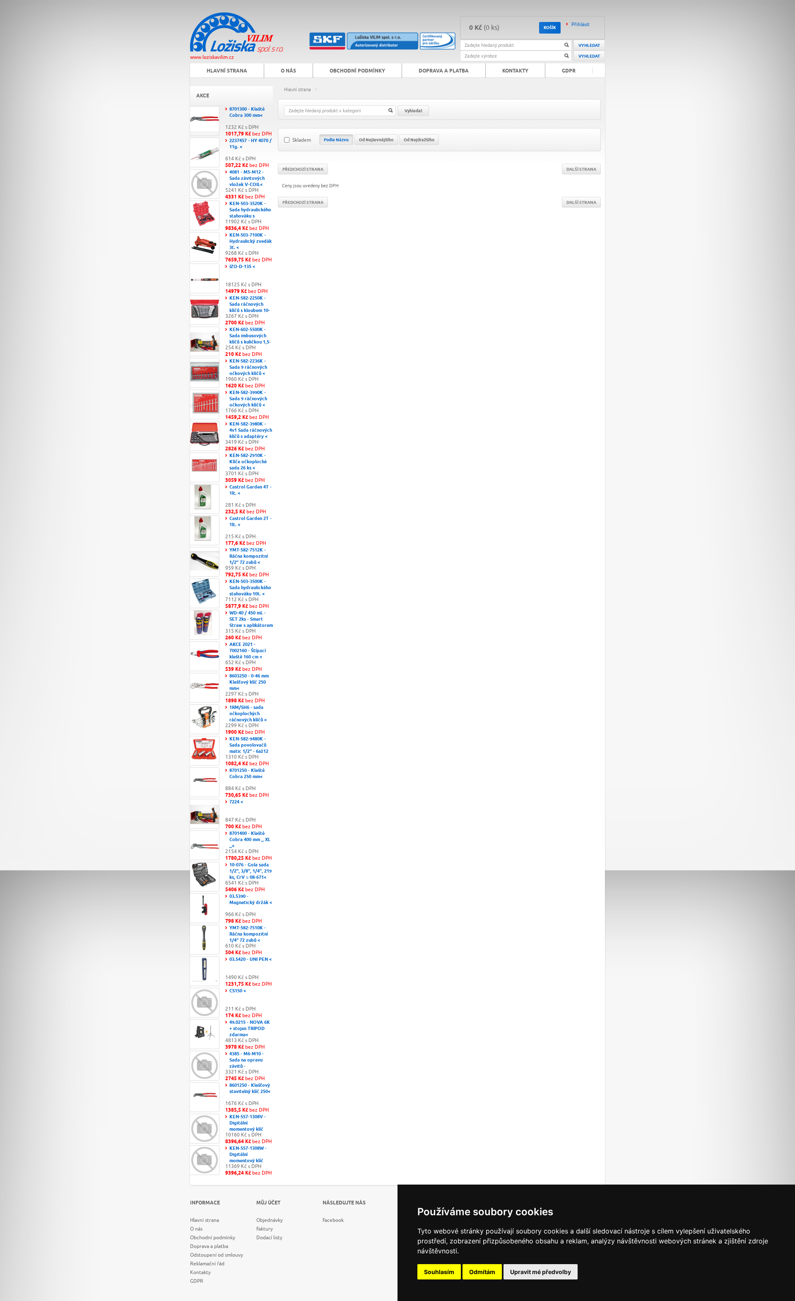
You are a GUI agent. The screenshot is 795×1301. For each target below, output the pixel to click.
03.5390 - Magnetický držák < (250, 899)
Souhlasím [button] (439, 1271)
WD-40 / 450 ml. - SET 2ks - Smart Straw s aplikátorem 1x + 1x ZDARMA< (251, 622)
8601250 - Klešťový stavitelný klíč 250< (249, 1088)
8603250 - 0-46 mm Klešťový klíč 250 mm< (249, 682)
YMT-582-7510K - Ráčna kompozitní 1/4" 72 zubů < (248, 934)
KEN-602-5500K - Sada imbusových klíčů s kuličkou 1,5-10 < (250, 338)
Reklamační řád (207, 1263)
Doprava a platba (444, 71)
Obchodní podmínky (357, 71)
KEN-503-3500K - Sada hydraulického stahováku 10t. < (250, 587)
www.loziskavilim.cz (212, 57)
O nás (288, 71)
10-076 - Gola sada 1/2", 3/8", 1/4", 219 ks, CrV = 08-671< (250, 871)
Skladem (301, 140)
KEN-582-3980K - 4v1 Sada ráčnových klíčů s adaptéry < (250, 430)
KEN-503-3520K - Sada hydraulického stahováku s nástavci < (250, 213)
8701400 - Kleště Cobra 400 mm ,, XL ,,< (249, 839)
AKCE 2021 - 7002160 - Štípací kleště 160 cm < (247, 650)
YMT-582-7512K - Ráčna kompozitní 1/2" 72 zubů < (248, 556)
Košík (550, 28)
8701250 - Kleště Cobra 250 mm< (247, 773)
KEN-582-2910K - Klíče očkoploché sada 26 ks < (248, 461)
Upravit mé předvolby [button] (540, 1271)
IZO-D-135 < (242, 267)
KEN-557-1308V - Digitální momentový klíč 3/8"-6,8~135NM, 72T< (247, 1129)
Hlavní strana (297, 89)
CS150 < (237, 991)
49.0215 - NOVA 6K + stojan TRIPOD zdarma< (249, 1028)
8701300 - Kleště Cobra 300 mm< (247, 112)
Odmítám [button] (482, 1271)
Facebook (333, 1220)
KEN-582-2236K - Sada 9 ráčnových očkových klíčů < (248, 367)
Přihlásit (580, 24)
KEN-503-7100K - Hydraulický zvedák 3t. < (250, 241)
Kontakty (515, 71)
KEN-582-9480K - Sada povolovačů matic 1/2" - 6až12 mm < (248, 748)
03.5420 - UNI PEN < (250, 959)
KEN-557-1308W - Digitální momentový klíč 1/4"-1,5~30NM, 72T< (248, 1160)
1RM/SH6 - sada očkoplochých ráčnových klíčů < (248, 713)
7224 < (236, 802)
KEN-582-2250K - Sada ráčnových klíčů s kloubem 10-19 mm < (249, 307)
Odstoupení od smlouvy (216, 1255)
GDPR (569, 71)
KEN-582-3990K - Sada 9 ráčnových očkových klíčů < (248, 398)
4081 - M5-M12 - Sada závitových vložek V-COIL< (247, 178)
